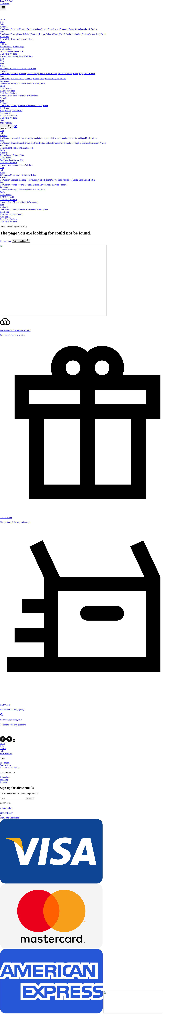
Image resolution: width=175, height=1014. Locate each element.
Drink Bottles (91, 29)
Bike (2, 746)
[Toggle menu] (3, 7)
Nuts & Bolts (34, 83)
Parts (2, 32)
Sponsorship (5, 765)
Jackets (37, 29)
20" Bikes (13, 68)
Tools (30, 39)
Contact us (4, 777)
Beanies (8, 110)
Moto (2, 743)
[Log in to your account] (15, 128)
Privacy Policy (6, 813)
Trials (2, 41)
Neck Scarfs (17, 110)
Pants (50, 29)
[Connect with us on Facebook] (3, 741)
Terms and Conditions (9, 818)
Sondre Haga (18, 46)
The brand (4, 763)
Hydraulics (76, 34)
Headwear (4, 108)
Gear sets (14, 29)
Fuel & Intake (65, 34)
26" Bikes (31, 68)
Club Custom (5, 49)
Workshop (4, 36)
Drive (27, 34)
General (3, 39)
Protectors (64, 29)
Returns (3, 782)
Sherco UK (18, 51)
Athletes (3, 44)
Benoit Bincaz (6, 46)
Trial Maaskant (6, 51)
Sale (2, 24)
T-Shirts (14, 105)
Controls (20, 34)
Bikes (2, 66)
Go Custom (5, 29)
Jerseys (44, 29)
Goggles (30, 29)
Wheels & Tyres (52, 78)
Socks (77, 29)
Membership (13, 56)
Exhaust (49, 34)
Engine (42, 34)
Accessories (5, 113)
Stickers (85, 34)
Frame (56, 34)
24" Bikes (22, 68)
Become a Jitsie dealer (9, 768)
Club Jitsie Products (8, 54)
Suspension (94, 34)
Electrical (34, 34)
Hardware (11, 39)
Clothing (4, 103)
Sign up (30, 798)
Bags (82, 29)
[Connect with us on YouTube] (14, 741)
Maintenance (22, 39)
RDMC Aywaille (7, 91)
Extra (7, 115)
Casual (3, 748)
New (2, 22)
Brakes (14, 34)
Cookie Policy (6, 808)
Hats (2, 110)
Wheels (103, 34)
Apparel (3, 27)
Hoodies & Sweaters (27, 105)
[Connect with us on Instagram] (9, 741)
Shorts (43, 73)
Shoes (69, 73)
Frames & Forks (17, 78)
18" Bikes (4, 68)
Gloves (56, 29)
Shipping (4, 779)
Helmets (22, 29)
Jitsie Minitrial (6, 753)
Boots (71, 29)
